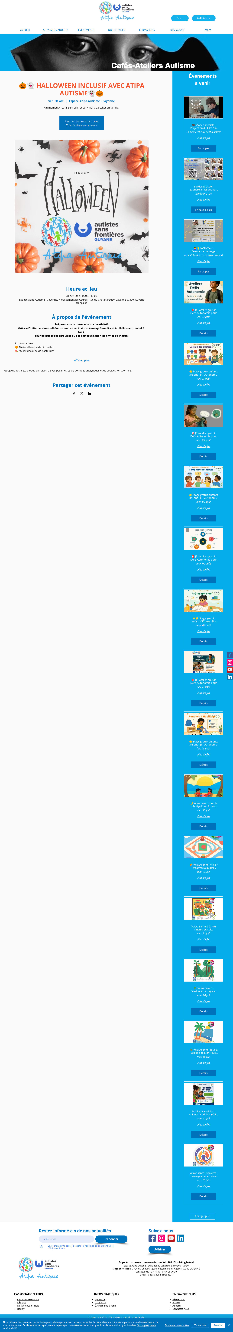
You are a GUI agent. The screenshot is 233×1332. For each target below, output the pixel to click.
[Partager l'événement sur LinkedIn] (89, 393)
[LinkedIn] (230, 677)
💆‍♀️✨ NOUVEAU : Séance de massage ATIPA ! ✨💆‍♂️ (203, 250)
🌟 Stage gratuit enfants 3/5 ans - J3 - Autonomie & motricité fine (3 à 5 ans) (203, 496)
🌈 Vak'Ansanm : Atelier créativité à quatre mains (204, 866)
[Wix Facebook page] (230, 655)
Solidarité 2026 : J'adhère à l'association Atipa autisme (203, 188)
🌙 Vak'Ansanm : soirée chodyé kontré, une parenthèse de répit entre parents (203, 805)
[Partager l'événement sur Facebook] (73, 393)
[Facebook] (152, 1238)
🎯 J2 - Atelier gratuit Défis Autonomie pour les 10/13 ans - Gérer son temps (203, 558)
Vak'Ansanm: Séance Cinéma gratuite (203, 928)
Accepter (218, 1325)
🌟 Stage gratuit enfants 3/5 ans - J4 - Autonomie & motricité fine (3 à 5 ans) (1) (203, 373)
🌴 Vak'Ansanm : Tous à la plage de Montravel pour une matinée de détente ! (204, 1051)
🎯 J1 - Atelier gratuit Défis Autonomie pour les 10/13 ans (203, 681)
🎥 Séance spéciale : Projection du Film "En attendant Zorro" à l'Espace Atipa (203, 127)
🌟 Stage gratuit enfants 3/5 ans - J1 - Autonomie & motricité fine (203, 743)
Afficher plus (81, 360)
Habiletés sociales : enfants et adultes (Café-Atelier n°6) (203, 1113)
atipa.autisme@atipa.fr (160, 1274)
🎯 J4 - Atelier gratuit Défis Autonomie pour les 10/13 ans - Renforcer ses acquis (203, 312)
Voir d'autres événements (81, 125)
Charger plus (202, 1216)
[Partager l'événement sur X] (81, 393)
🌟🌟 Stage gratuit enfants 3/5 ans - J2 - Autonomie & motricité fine (203, 620)
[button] (147, 30)
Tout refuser (200, 1325)
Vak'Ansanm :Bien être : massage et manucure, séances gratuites (203, 1175)
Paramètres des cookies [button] (177, 1325)
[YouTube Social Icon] (230, 670)
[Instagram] (230, 662)
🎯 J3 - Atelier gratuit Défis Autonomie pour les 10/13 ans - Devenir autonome (203, 435)
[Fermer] (229, 1325)
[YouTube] (171, 1238)
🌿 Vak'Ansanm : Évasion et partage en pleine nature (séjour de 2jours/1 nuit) (203, 990)
